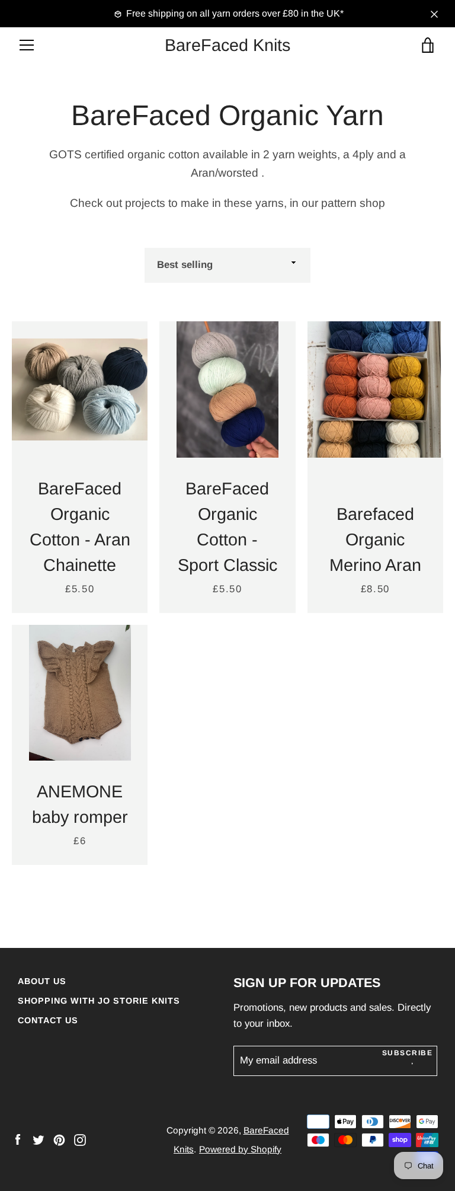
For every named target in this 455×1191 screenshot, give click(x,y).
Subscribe (407, 1053)
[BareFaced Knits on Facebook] (18, 1139)
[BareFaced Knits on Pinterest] (59, 1139)
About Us (42, 981)
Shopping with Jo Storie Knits (99, 1000)
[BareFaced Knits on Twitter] (38, 1139)
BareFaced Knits (227, 45)
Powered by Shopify (240, 1149)
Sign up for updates (306, 982)
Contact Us (48, 1020)
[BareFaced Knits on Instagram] (80, 1139)
